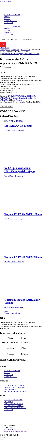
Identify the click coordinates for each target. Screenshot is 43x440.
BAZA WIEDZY (10, 21)
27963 (10, 96)
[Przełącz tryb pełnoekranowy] (3, 437)
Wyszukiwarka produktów (9, 39)
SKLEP (7, 19)
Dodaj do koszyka (6, 106)
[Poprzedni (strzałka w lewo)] (1, 439)
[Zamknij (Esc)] (7, 437)
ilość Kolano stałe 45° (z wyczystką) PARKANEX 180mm (20, 102)
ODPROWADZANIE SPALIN (24, 96)
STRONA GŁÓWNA (12, 15)
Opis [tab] (6, 311)
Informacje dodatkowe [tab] (12, 313)
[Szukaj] (3, 44)
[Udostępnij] (5, 437)
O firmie (7, 17)
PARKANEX (25, 50)
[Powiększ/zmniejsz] (1, 437)
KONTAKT (8, 23)
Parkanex (19, 100)
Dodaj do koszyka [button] (17, 130)
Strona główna (5, 50)
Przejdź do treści (5, 1)
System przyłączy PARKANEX (22, 98)
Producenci (15, 50)
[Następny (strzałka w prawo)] (3, 439)
